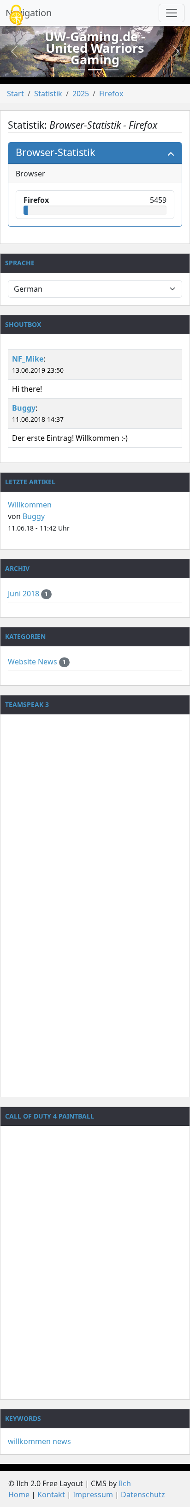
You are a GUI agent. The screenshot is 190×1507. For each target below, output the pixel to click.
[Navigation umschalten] (171, 13)
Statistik (48, 93)
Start (15, 93)
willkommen (29, 1441)
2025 (80, 93)
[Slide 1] (78, 69)
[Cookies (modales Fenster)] (16, 16)
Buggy (24, 408)
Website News (33, 662)
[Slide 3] (112, 69)
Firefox (111, 93)
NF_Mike (27, 359)
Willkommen (30, 505)
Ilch (125, 1483)
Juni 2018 (24, 593)
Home (19, 1494)
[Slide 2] (95, 69)
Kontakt (51, 1494)
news (62, 1441)
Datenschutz (143, 1494)
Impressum (93, 1494)
